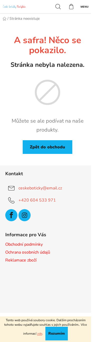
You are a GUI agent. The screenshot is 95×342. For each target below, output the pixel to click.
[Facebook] (11, 215)
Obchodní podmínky (24, 244)
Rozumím (56, 333)
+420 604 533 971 (37, 200)
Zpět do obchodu (47, 147)
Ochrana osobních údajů (27, 252)
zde (39, 333)
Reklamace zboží (21, 260)
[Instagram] (24, 215)
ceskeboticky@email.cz (40, 188)
